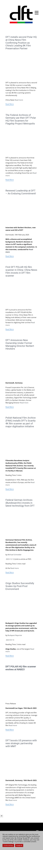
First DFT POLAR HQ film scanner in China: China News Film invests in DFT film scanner (21, 271)
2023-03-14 (10, 640)
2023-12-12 (10, 559)
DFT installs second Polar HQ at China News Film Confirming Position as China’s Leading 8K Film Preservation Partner (21, 43)
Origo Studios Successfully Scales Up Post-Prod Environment (20, 586)
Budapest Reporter (15, 635)
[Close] (1, 816)
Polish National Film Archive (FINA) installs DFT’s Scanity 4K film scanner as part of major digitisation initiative (21, 422)
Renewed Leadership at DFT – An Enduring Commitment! (21, 192)
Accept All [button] (19, 845)
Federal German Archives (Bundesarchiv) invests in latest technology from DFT (20, 503)
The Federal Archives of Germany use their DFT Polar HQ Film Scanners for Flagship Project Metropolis (21, 119)
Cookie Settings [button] (8, 845)
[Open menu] (36, 13)
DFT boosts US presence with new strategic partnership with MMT (21, 743)
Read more (19, 100)
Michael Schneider (15, 555)
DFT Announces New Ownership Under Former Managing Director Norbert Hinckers (20, 344)
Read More (10, 104)
